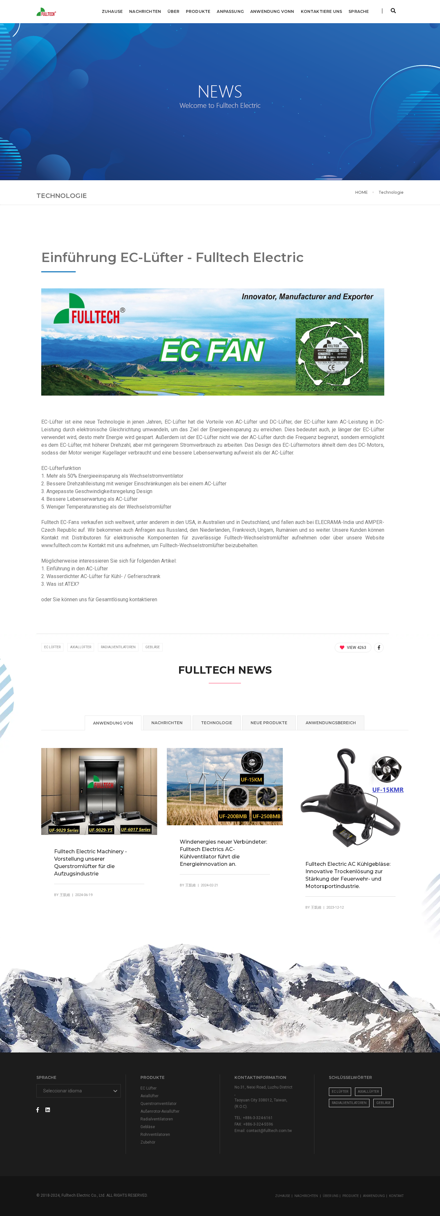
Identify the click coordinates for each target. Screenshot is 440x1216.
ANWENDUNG (374, 1196)
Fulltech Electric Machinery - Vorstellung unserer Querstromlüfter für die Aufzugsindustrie (90, 862)
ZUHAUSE (282, 1196)
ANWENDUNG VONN (272, 11)
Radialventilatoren (118, 647)
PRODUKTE (350, 1196)
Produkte (198, 11)
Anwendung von (113, 723)
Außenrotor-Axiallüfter (159, 1111)
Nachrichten (145, 11)
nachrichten (167, 722)
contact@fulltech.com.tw (269, 1130)
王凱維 (65, 895)
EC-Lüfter (175, 422)
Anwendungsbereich (331, 722)
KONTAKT (396, 1196)
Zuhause (112, 11)
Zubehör (147, 1142)
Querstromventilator (158, 1103)
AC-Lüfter (261, 437)
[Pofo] (47, 11)
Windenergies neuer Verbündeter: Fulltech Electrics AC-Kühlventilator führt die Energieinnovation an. (223, 853)
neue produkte (269, 722)
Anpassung (230, 11)
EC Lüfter (52, 647)
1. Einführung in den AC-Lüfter (74, 569)
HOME (361, 192)
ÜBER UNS (330, 1196)
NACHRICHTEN (306, 1196)
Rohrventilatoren (155, 1134)
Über (173, 11)
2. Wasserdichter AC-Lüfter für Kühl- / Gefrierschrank (100, 576)
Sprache (359, 11)
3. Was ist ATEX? (60, 584)
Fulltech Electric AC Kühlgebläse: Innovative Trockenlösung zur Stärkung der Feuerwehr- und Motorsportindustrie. (347, 875)
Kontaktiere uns (321, 11)
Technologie (391, 192)
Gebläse (152, 647)
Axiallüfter (80, 647)
